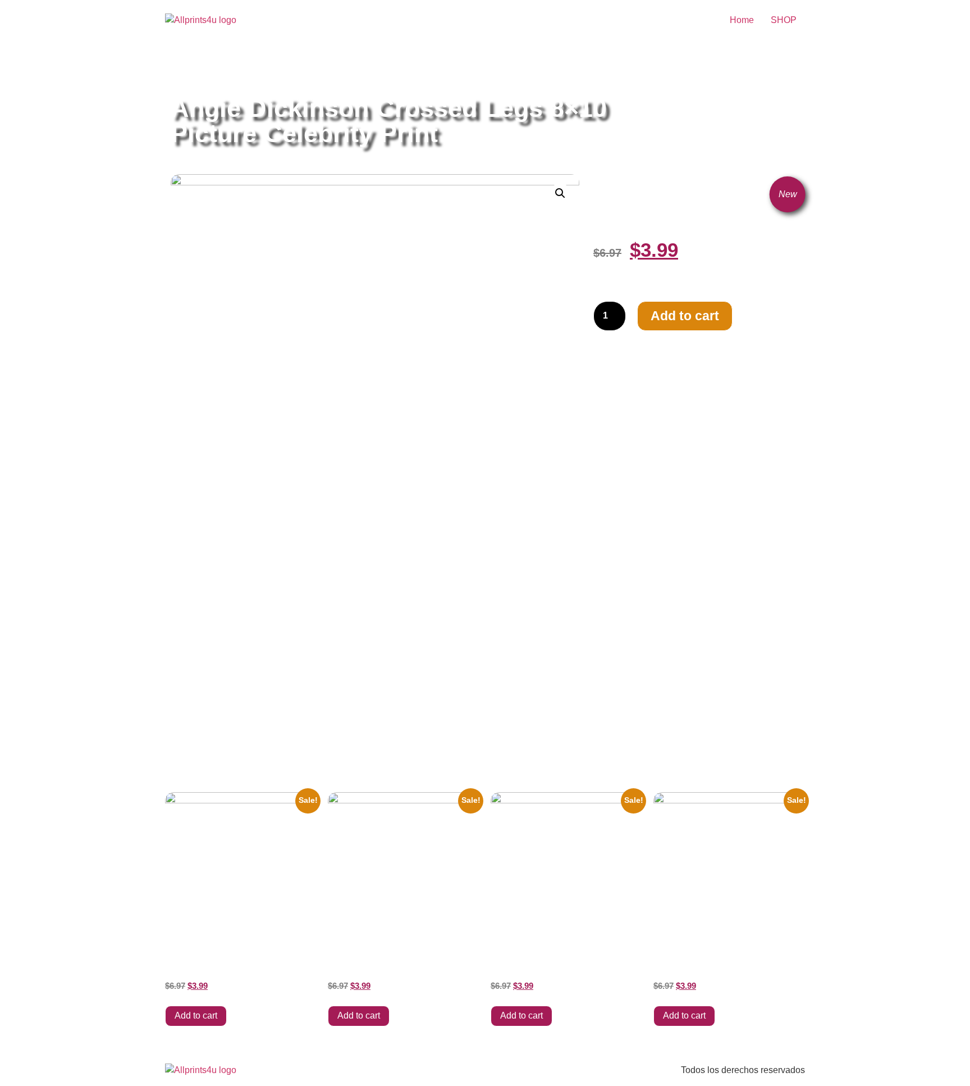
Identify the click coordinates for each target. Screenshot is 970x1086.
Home (742, 20)
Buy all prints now (232, 69)
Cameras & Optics (305, 69)
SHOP (784, 20)
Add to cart (685, 315)
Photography (369, 69)
